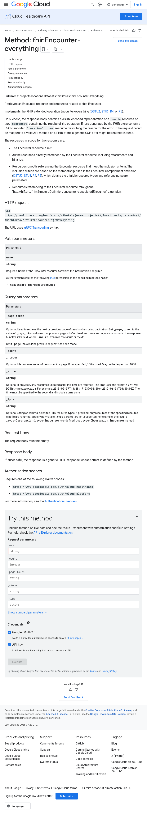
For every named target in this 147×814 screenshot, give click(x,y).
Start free (131, 16)
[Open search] (92, 4)
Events (115, 749)
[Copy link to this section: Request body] (33, 433)
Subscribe (66, 796)
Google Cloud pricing (17, 749)
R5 (120, 111)
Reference (96, 30)
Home (8, 30)
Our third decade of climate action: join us (106, 788)
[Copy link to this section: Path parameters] (38, 239)
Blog (114, 743)
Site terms (43, 788)
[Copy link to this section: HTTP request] (33, 203)
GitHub (80, 743)
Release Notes (49, 755)
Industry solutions (48, 30)
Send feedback (128, 40)
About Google (13, 788)
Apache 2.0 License (57, 714)
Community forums (52, 743)
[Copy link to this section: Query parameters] (41, 297)
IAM (52, 277)
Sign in (138, 4)
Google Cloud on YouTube (126, 761)
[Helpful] (134, 30)
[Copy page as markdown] (55, 49)
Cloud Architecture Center (87, 766)
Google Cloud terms (65, 788)
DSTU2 (95, 111)
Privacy (29, 788)
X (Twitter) (117, 755)
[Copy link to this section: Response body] (35, 452)
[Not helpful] (139, 30)
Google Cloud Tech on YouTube (124, 769)
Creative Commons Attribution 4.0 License (108, 710)
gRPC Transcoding (36, 227)
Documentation (24, 30)
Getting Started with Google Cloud (88, 751)
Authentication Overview (61, 501)
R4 (112, 111)
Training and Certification (91, 774)
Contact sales (13, 764)
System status (49, 761)
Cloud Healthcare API (31, 16)
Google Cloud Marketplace (12, 757)
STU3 (105, 111)
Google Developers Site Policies (108, 714)
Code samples (84, 758)
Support (45, 749)
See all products (14, 743)
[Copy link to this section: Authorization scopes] (46, 471)
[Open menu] (6, 4)
